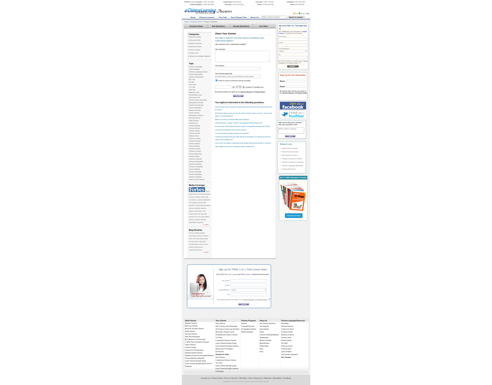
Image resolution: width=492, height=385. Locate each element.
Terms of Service (246, 92)
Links (250, 378)
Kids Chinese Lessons (289, 155)
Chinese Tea (193, 123)
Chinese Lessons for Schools (292, 159)
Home (193, 17)
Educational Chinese (196, 103)
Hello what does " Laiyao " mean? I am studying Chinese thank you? (239, 123)
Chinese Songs (194, 131)
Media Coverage (265, 340)
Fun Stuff (284, 343)
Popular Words (286, 340)
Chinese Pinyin (194, 156)
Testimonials (264, 337)
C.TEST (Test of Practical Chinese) (197, 342)
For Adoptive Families (248, 329)
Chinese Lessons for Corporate (293, 162)
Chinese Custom (195, 149)
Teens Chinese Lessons (290, 152)
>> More (206, 225)
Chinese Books (194, 69)
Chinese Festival (195, 141)
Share (303, 14)
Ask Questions (218, 26)
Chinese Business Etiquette (194, 358)
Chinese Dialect (194, 144)
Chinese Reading (195, 172)
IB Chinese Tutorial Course (225, 332)
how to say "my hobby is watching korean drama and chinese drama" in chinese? (243, 143)
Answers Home (196, 22)
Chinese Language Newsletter (292, 166)
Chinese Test (193, 53)
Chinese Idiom (286, 349)
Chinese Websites (195, 108)
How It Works (264, 329)
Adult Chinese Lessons (290, 148)
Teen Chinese (221, 321)
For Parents (220, 352)
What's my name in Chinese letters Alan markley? (232, 119)
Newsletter (285, 323)
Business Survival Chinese (194, 329)
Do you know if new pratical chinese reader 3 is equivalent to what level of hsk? (242, 126)
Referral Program (247, 332)
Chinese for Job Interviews (194, 350)
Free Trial (223, 17)
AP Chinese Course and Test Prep (227, 329)
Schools (244, 323)
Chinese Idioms (194, 146)
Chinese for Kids (195, 40)
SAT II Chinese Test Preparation (227, 326)
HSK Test (192, 90)
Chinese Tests (286, 337)
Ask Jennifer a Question (289, 354)
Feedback (287, 378)
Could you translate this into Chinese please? (231, 130)
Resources (258, 378)
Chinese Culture (194, 50)
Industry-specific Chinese (194, 353)
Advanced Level (194, 97)
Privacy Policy (260, 92)
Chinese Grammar (195, 164)
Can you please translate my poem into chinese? (232, 133)
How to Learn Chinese (196, 179)
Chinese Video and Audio (198, 100)
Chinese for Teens (195, 47)
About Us (254, 17)
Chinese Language (195, 67)
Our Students (264, 326)
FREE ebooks (245, 274)
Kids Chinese (220, 357)
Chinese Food (194, 136)
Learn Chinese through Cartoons (227, 368)
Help (307, 13)
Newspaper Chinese (196, 115)
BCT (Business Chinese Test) (195, 339)
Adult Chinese (190, 321)
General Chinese (195, 37)
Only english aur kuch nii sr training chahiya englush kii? (234, 146)
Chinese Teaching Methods (269, 335)
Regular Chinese (191, 323)
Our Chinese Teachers (267, 323)
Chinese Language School (198, 72)
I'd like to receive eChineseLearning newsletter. (234, 81)
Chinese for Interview (196, 105)
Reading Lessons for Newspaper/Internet (199, 355)
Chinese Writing (194, 169)
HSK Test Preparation (192, 337)
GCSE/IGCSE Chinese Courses (227, 335)
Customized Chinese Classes (226, 340)
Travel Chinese (194, 113)
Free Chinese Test (239, 17)
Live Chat (263, 26)
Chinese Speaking (195, 174)
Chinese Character (195, 159)
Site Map (242, 378)
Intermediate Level (195, 95)
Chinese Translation (196, 167)
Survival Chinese (191, 334)
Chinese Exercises (195, 154)
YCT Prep (219, 337)
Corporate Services (248, 326)
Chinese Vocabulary (196, 161)
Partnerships (264, 346)
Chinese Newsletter (196, 74)
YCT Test (192, 87)
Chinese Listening (195, 177)
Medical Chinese (195, 110)
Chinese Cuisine (195, 138)
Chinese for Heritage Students (199, 56)
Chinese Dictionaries (196, 77)
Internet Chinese (194, 118)
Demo (262, 332)
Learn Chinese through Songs (195, 361)
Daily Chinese (194, 120)
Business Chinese (195, 43)
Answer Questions (241, 26)
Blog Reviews (264, 343)
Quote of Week (286, 352)
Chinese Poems (194, 133)
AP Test (191, 82)
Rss (296, 14)
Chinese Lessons (206, 17)
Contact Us (205, 378)
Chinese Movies (194, 128)
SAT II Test (192, 85)
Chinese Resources (289, 169)
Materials (267, 378)
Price (261, 352)
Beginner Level (194, 92)
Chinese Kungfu (194, 126)
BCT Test (192, 79)
